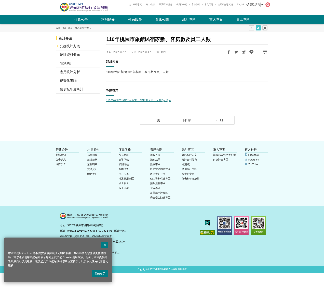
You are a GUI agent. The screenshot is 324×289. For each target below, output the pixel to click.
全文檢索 (267, 4)
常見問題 (209, 4)
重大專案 (216, 19)
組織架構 (92, 159)
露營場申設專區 (159, 192)
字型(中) (258, 27)
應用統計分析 (70, 72)
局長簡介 (92, 154)
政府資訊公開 (157, 173)
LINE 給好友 (251, 52)
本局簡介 (108, 19)
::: (130, 4)
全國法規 (124, 169)
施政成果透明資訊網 (224, 154)
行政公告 (81, 19)
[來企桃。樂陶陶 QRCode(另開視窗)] (241, 225)
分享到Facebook (228, 52)
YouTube (253, 164)
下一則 (219, 120)
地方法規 (124, 173)
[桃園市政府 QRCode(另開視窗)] (258, 225)
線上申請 (150, 4)
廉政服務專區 (157, 183)
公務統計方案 (82, 28)
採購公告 (61, 164)
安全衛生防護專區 (160, 197)
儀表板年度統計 (71, 89)
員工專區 (243, 19)
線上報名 (124, 183)
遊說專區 (155, 188)
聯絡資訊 (92, 173)
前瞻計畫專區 (220, 159)
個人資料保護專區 (160, 178)
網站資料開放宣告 (102, 236)
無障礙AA (207, 232)
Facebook (253, 154)
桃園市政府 (181, 4)
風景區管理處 (165, 4)
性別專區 (155, 164)
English (240, 4)
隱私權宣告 (66, 236)
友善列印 (265, 52)
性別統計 (66, 63)
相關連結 (124, 164)
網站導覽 (137, 4)
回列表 (187, 120)
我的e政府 (207, 223)
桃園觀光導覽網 (225, 4)
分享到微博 (243, 52)
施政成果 (155, 159)
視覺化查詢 (68, 80)
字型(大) (264, 27)
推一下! (236, 52)
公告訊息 (61, 159)
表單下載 (124, 159)
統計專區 (189, 19)
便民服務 (135, 19)
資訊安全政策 (82, 236)
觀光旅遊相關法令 (160, 169)
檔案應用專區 (126, 178)
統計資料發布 (70, 55)
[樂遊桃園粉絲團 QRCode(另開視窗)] (224, 225)
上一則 (156, 120)
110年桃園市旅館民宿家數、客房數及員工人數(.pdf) (137, 100)
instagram (253, 159)
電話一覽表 (120, 230)
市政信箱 (196, 4)
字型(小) (251, 27)
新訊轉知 (61, 154)
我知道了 (99, 273)
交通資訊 (92, 169)
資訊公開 (162, 19)
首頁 (58, 28)
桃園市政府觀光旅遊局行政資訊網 (93, 7)
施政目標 (155, 154)
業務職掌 (92, 164)
